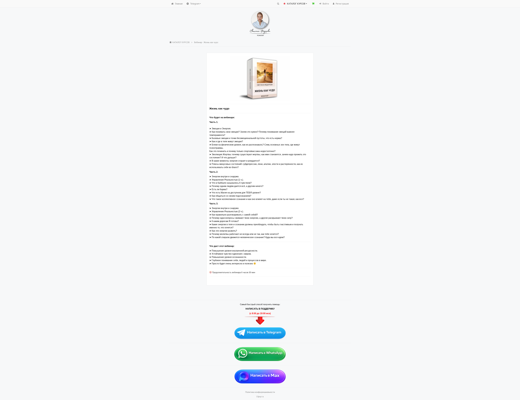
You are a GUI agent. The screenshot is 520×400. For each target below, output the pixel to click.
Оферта (260, 396)
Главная (179, 3)
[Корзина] (313, 3)
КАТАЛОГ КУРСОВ (181, 42)
